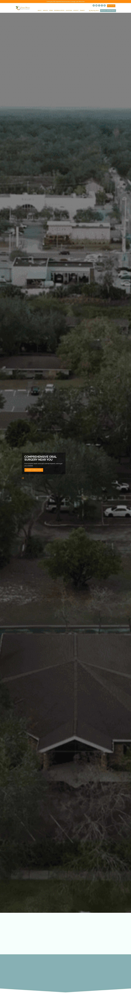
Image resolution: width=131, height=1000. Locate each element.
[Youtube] (96, 5)
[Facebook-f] (99, 5)
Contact (76, 10)
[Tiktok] (94, 5)
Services (45, 10)
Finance (82, 10)
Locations (69, 10)
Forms (51, 10)
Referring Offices (59, 10)
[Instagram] (102, 5)
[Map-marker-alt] (105, 5)
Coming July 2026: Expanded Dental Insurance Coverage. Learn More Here (66, 1)
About (40, 10)
